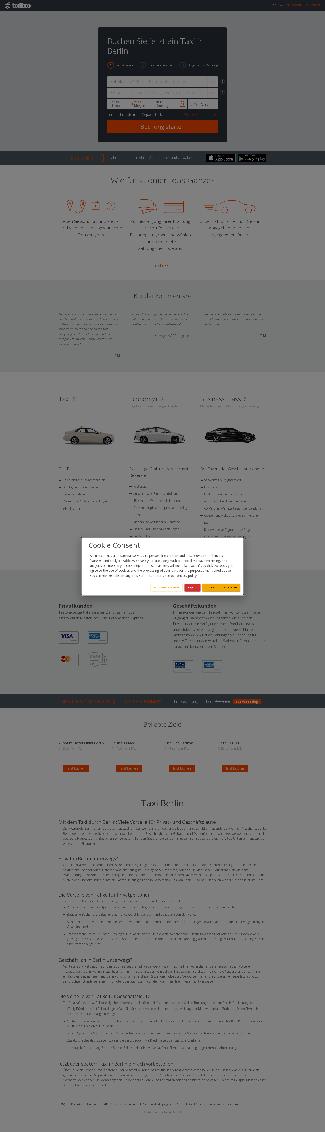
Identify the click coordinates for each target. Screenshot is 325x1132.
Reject (192, 587)
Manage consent (166, 587)
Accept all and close (221, 587)
